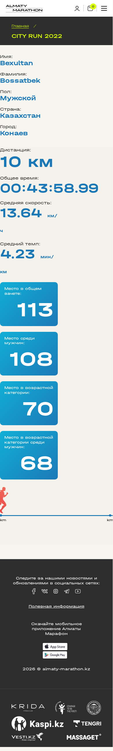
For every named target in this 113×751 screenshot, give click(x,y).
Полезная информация (56, 606)
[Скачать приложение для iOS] (55, 647)
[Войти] (79, 8)
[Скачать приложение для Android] (55, 655)
